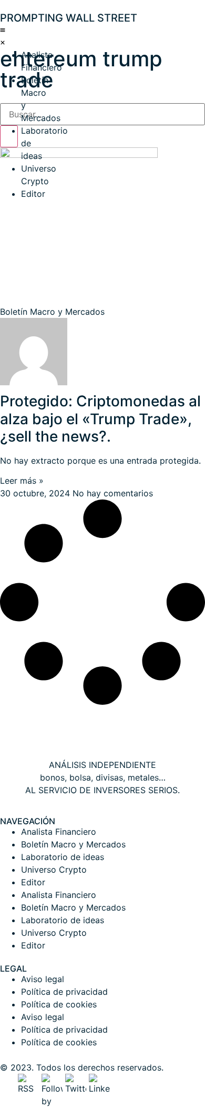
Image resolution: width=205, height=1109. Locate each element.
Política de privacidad (64, 991)
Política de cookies (59, 1004)
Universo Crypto (54, 869)
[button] (2, 35)
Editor (33, 193)
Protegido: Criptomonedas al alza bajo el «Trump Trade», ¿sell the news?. (100, 418)
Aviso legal (42, 979)
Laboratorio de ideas (62, 857)
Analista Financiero (58, 831)
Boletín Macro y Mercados (73, 844)
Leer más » (22, 480)
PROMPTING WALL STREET (68, 18)
